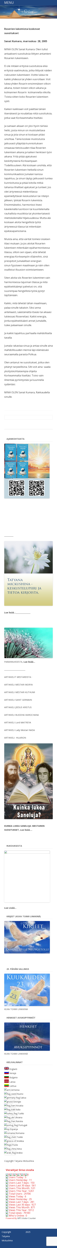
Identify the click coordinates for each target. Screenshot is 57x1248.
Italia (18, 1109)
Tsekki (20, 1137)
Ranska (19, 1121)
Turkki (20, 1113)
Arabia (19, 1152)
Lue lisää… (10, 612)
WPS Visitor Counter (26, 1218)
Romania (20, 1133)
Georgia (17, 1101)
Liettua (12, 1086)
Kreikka (20, 1141)
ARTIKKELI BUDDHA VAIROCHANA (21, 714)
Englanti (13, 1068)
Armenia (15, 1089)
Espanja (14, 1129)
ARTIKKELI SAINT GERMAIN (18, 699)
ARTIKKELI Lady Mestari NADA (19, 730)
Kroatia (19, 1105)
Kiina (19, 1148)
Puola (15, 1144)
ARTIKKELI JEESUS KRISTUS (18, 707)
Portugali (22, 1125)
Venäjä (12, 1073)
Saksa (23, 1097)
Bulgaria (13, 1077)
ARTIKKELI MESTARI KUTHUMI (19, 692)
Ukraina (18, 1117)
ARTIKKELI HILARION (15, 737)
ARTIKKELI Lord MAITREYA (17, 722)
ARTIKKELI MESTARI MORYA (18, 684)
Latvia (12, 1081)
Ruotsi (20, 1093)
